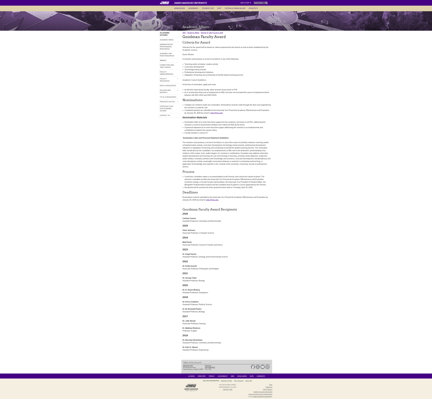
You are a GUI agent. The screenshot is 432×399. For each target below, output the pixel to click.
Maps (252, 376)
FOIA (270, 385)
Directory (202, 376)
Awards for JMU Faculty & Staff (212, 32)
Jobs (232, 376)
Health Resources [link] (168, 85)
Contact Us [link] (165, 115)
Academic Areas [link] (166, 40)
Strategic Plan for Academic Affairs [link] (166, 108)
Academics (193, 8)
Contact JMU (227, 389)
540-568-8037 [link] (210, 367)
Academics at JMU (226, 381)
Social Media (242, 376)
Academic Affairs (193, 32)
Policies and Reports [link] (165, 91)
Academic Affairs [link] (165, 34)
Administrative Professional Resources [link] (166, 47)
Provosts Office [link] (167, 102)
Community (261, 376)
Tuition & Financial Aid (235, 8)
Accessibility (223, 376)
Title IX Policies (267, 389)
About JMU (248, 381)
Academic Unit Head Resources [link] (167, 55)
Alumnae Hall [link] (188, 365)
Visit (219, 8)
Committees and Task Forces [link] (167, 66)
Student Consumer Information (263, 392)
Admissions (179, 8)
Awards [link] (163, 60)
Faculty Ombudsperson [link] (166, 73)
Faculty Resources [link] (165, 80)
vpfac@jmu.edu (216, 113)
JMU (184, 32)
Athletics (253, 8)
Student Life (208, 8)
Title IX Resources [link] (168, 97)
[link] (253, 368)
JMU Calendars (239, 381)
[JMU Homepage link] (191, 391)
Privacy (212, 376)
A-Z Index (191, 376)
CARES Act (268, 387)
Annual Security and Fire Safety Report (260, 394)
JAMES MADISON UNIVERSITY (262, 396)
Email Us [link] (208, 365)
